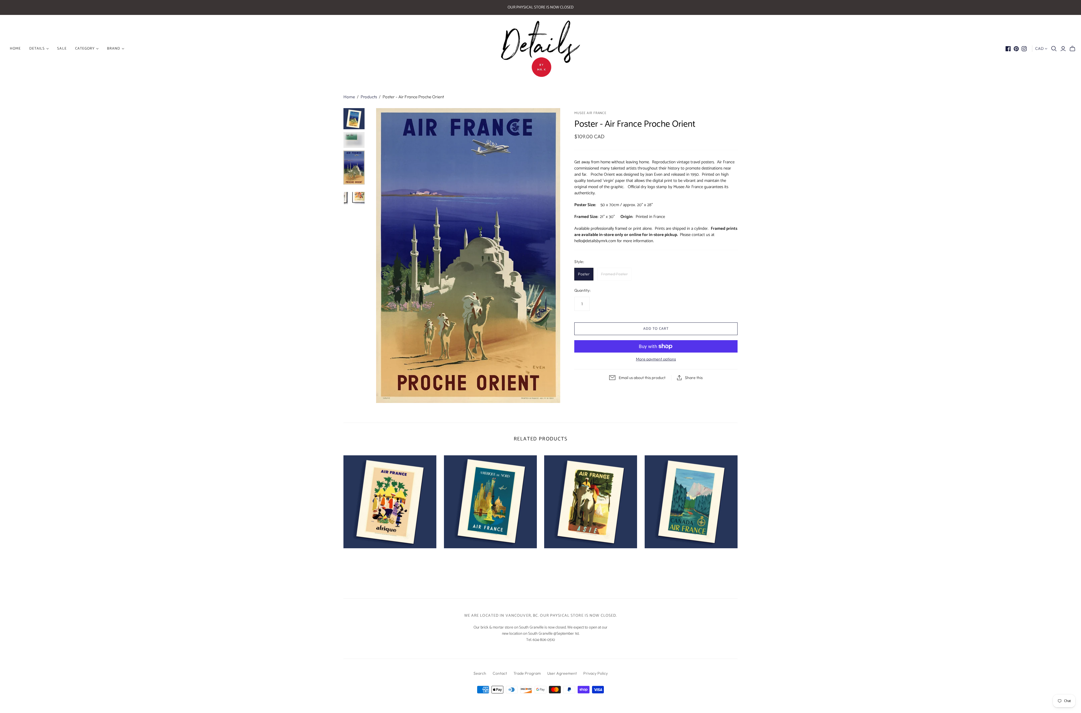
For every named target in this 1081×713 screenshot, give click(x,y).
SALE (61, 49)
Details (37, 49)
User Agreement (562, 673)
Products (369, 96)
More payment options (656, 359)
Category (85, 49)
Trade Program (527, 673)
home (15, 49)
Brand (113, 49)
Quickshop (366, 558)
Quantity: (582, 290)
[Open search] (1054, 49)
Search (480, 673)
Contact (500, 673)
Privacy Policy (595, 673)
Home (349, 96)
